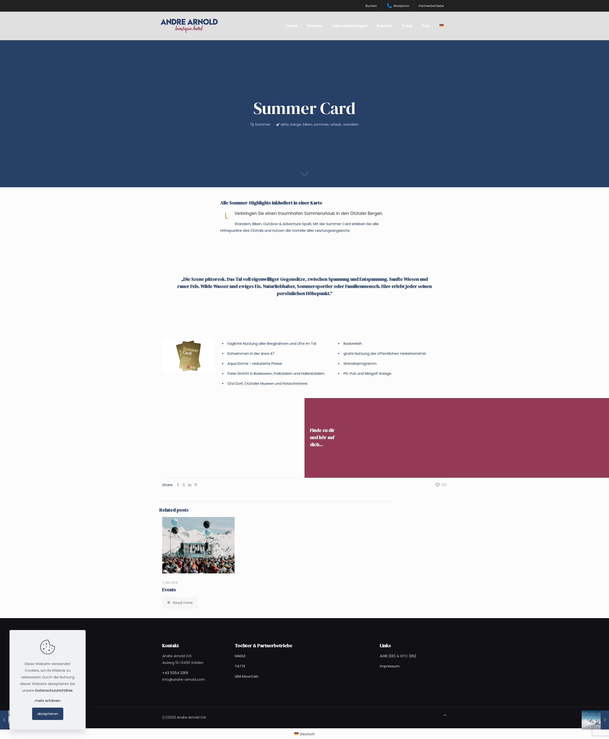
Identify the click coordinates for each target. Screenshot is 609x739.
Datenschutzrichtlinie (54, 690)
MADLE (240, 655)
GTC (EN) (408, 655)
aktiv (284, 124)
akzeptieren (47, 713)
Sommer (262, 124)
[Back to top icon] (445, 715)
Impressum (390, 666)
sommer (321, 124)
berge (295, 124)
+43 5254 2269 (175, 672)
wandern (351, 124)
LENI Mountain (246, 676)
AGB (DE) (388, 655)
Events (169, 589)
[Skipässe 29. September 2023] (595, 719)
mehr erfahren (47, 700)
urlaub (335, 124)
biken (307, 124)
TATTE (240, 666)
